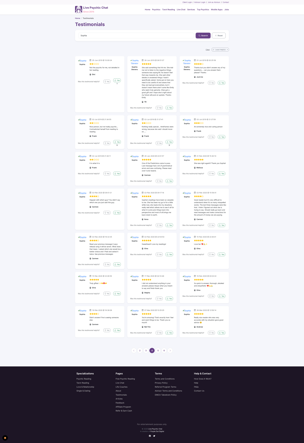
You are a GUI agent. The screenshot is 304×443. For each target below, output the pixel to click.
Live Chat (120, 383)
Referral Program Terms (165, 387)
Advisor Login (199, 2)
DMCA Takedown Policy (166, 395)
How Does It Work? (202, 379)
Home (77, 18)
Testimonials (121, 395)
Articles (119, 399)
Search (204, 35)
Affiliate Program (123, 407)
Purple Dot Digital (157, 431)
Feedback (120, 403)
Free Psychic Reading (125, 379)
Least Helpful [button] (220, 50)
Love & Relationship (85, 387)
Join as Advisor (214, 2)
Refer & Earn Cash (124, 411)
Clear (208, 50)
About (118, 391)
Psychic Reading (83, 379)
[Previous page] (133, 350)
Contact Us (199, 391)
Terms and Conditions (165, 379)
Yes (118, 80)
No (108, 82)
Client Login (187, 2)
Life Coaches (121, 387)
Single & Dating (83, 391)
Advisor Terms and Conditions (168, 391)
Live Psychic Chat (155, 429)
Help (196, 383)
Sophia (82, 64)
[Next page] (170, 350)
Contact (226, 2)
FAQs (196, 387)
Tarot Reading (82, 383)
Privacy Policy (161, 383)
